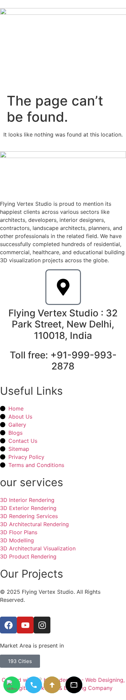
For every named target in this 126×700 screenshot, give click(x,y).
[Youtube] (25, 625)
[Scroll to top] (52, 684)
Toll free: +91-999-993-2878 (63, 360)
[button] (120, 76)
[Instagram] (42, 625)
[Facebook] (8, 625)
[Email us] (74, 684)
